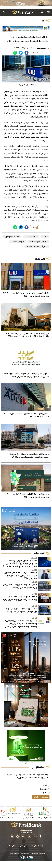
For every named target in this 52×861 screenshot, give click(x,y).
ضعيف (44, 792)
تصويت (45, 797)
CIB (44, 237)
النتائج (36, 797)
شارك (33, 53)
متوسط (43, 789)
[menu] (42, 12)
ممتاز (45, 786)
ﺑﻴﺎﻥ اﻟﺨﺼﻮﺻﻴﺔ (37, 845)
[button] (48, 812)
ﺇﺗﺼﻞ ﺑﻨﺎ (12, 845)
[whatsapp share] (15, 53)
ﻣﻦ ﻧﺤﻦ (23, 845)
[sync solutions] (26, 857)
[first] (22, 12)
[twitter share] (21, 53)
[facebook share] (26, 53)
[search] (4, 12)
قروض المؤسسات (38, 241)
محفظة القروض (12, 237)
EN (48, 12)
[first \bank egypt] (26, 824)
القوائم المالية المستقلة (36, 246)
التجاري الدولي (31, 237)
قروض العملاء (18, 241)
